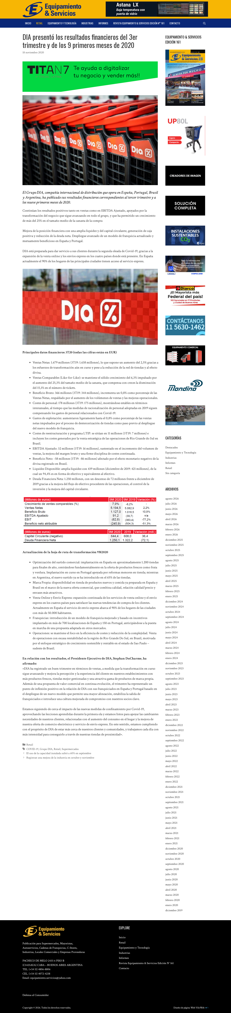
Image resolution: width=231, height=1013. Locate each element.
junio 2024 (171, 632)
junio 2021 (171, 818)
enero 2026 (171, 534)
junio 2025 (171, 571)
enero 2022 (171, 782)
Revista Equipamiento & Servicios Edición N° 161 (138, 23)
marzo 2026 (172, 524)
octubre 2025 (172, 550)
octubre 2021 (172, 797)
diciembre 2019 (173, 910)
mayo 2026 (171, 514)
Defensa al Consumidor (35, 995)
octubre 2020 (172, 859)
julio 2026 (171, 504)
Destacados (171, 447)
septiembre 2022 (174, 740)
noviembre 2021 (174, 792)
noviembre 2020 (174, 854)
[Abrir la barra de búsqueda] (204, 23)
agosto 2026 (172, 499)
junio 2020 (171, 879)
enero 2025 (171, 596)
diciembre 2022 (174, 725)
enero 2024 (171, 658)
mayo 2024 (171, 637)
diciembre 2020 (174, 848)
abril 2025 (171, 581)
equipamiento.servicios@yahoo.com (50, 978)
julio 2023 (171, 689)
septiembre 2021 (174, 802)
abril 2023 (171, 704)
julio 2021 (170, 812)
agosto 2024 (172, 622)
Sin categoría (172, 473)
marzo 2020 (172, 895)
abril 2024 (171, 643)
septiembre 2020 (174, 864)
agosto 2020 (172, 869)
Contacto (174, 23)
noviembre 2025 (174, 545)
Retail (39, 23)
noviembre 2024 (174, 607)
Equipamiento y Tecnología (62, 23)
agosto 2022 (172, 746)
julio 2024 (171, 627)
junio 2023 (171, 694)
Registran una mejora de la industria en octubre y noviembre (60, 758)
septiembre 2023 (174, 679)
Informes (103, 23)
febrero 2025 (172, 591)
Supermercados (70, 749)
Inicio (28, 23)
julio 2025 (171, 565)
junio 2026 (171, 509)
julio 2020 (171, 874)
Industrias (87, 23)
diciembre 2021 (173, 787)
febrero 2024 (172, 653)
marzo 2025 (172, 586)
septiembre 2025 (174, 555)
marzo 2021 (171, 833)
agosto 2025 (172, 560)
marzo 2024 (172, 648)
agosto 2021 (171, 807)
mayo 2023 (171, 699)
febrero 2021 (172, 838)
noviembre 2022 (174, 730)
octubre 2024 (172, 612)
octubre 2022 (172, 735)
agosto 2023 (172, 684)
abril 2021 (170, 828)
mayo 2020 (171, 884)
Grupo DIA (46, 749)
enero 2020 (171, 905)
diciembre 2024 (174, 601)
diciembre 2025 (174, 540)
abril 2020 (171, 890)
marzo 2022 (172, 771)
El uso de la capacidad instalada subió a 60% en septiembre (58, 753)
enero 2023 (171, 720)
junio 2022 (171, 756)
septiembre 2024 (174, 617)
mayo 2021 (171, 823)
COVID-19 (32, 749)
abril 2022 (171, 766)
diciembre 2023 (174, 663)
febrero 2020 (172, 900)
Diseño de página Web (184, 1007)
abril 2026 (171, 519)
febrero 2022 (172, 776)
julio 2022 (171, 751)
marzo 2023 (172, 709)
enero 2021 (171, 843)
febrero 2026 (172, 529)
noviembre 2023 (174, 668)
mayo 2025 (171, 576)
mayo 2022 (171, 761)
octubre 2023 (172, 674)
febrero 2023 (172, 715)
